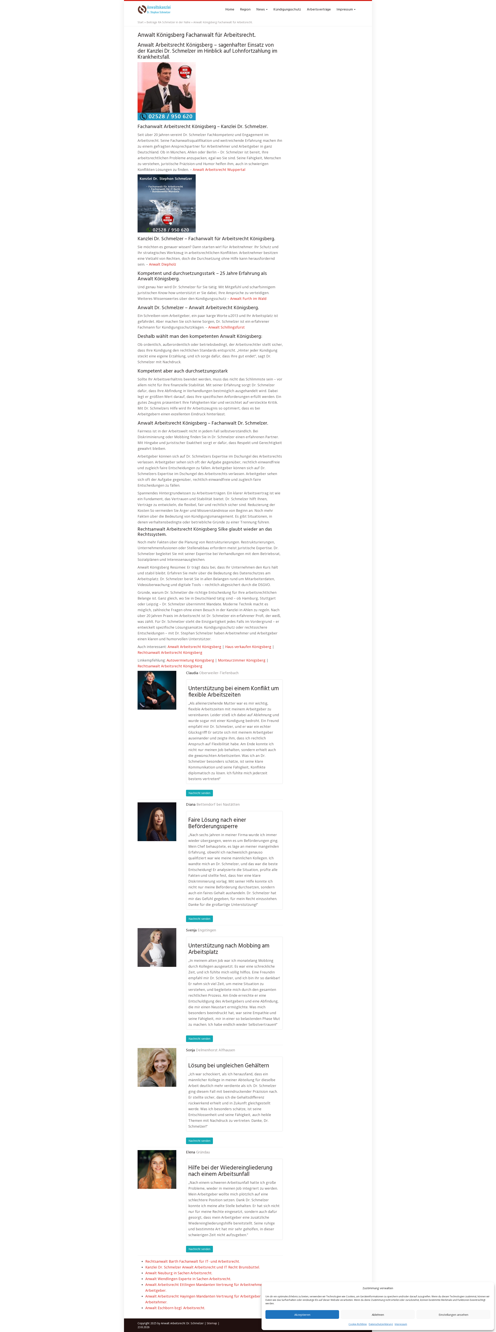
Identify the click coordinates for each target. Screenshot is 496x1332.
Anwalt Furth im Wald (248, 298)
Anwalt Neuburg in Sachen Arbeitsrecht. (178, 1273)
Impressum (401, 1324)
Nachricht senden (199, 793)
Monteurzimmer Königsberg (241, 660)
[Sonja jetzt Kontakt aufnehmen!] (157, 1067)
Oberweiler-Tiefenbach (219, 673)
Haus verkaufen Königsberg (248, 646)
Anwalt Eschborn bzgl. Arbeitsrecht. (175, 1307)
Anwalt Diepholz (162, 264)
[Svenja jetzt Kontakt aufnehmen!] (157, 947)
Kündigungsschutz (287, 9)
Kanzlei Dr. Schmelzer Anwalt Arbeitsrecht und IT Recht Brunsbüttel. (202, 1267)
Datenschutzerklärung (381, 1324)
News (261, 9)
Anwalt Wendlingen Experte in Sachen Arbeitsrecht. (188, 1278)
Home (229, 9)
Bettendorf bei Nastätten (218, 804)
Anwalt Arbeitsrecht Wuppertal (219, 169)
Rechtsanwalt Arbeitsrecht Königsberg (170, 652)
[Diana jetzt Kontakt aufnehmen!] (157, 821)
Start (141, 22)
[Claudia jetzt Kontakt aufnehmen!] (157, 690)
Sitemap (212, 1323)
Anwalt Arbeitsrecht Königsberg (194, 646)
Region (245, 9)
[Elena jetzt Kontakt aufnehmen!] (157, 1169)
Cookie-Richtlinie (358, 1324)
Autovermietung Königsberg (190, 660)
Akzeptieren (302, 1315)
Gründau (203, 1152)
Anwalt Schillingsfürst (226, 327)
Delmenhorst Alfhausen (215, 1050)
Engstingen (207, 930)
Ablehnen (378, 1315)
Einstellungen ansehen (453, 1315)
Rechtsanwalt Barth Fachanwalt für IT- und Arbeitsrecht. (192, 1261)
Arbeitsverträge (319, 9)
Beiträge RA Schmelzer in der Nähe (168, 22)
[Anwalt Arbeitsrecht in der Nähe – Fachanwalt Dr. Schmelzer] (155, 9)
